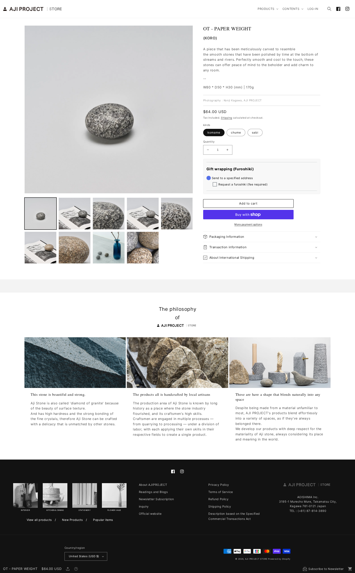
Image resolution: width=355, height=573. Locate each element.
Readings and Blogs (153, 492)
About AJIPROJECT (153, 484)
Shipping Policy (219, 506)
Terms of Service (220, 492)
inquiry (144, 506)
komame (213, 132)
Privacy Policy (218, 484)
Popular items (103, 520)
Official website (150, 513)
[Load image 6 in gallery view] (177, 214)
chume (236, 132)
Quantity (209, 141)
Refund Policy (218, 499)
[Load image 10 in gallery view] (109, 248)
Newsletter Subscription (156, 499)
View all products (39, 520)
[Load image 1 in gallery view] (40, 214)
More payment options (248, 224)
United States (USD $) (84, 556)
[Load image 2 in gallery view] (75, 214)
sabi (255, 132)
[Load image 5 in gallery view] (143, 214)
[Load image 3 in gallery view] (109, 214)
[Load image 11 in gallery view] (143, 248)
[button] (267, 9)
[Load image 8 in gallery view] (40, 248)
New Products (72, 520)
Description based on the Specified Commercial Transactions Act (234, 516)
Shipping (226, 117)
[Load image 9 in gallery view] (75, 248)
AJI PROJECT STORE (256, 559)
